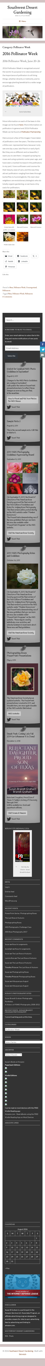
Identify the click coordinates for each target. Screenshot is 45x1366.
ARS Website (13, 713)
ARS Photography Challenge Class (18, 927)
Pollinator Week (19, 287)
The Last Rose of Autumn (14, 918)
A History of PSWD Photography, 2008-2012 (22, 1004)
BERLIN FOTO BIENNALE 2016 (17, 828)
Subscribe (11, 356)
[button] (9, 194)
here (21, 124)
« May (7, 1268)
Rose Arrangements (20, 944)
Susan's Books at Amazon (14, 1062)
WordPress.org (11, 901)
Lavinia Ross (9, 958)
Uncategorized (31, 287)
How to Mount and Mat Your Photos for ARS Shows (22, 400)
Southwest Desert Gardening (23, 10)
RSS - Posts (9, 1336)
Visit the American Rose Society (21, 533)
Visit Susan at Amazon (17, 813)
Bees (11, 287)
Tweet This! (15, 407)
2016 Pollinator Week (20, 53)
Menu (24, 21)
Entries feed (9, 891)
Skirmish (22, 1354)
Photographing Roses (13, 922)
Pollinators (6, 290)
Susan (7, 944)
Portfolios (9, 1001)
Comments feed (11, 896)
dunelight (8, 949)
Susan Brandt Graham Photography (18, 998)
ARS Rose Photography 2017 (16, 932)
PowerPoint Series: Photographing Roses (21, 913)
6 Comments (7, 297)
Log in (7, 887)
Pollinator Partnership (31, 132)
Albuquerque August (20, 981)
